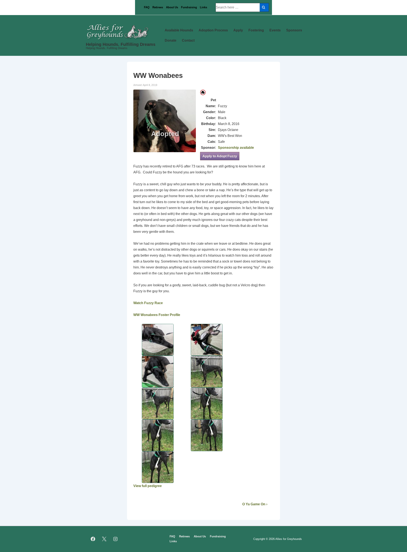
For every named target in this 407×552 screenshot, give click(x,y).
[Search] (264, 7)
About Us (172, 7)
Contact (188, 40)
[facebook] (93, 539)
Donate (170, 40)
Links (203, 7)
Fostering (256, 30)
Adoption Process (213, 30)
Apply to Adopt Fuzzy (219, 156)
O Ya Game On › (254, 504)
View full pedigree (147, 486)
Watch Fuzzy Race (148, 303)
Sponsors (294, 30)
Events (275, 30)
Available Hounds (179, 30)
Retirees (157, 7)
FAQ (146, 7)
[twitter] (104, 539)
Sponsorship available (236, 147)
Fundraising (189, 7)
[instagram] (116, 539)
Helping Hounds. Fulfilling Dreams (120, 44)
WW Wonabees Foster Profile (156, 315)
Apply (238, 30)
